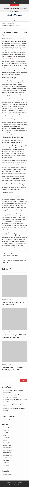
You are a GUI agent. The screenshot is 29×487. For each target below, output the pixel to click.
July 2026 (6, 430)
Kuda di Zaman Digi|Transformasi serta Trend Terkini (14, 261)
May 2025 (6, 465)
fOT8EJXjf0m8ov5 (20, 38)
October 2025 (7, 452)
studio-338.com (14, 15)
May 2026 (6, 435)
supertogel (10, 58)
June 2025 (6, 462)
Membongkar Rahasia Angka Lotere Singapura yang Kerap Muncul (13, 254)
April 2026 (6, 438)
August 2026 (6, 428)
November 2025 (7, 450)
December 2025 (7, 448)
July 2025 (6, 460)
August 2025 (6, 457)
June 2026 (6, 433)
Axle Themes (19, 485)
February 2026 (7, 443)
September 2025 (8, 455)
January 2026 (7, 445)
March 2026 (6, 440)
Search (3, 377)
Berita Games (7, 474)
